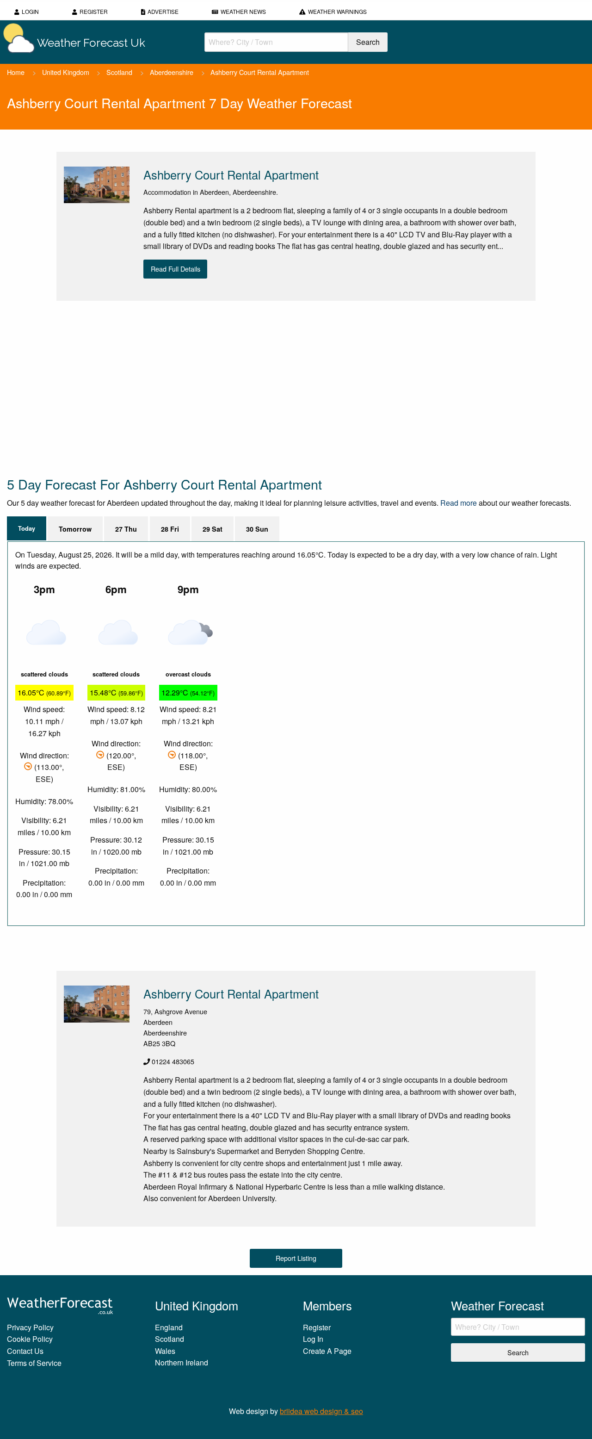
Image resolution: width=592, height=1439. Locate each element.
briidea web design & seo (321, 1411)
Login (30, 11)
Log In (313, 1339)
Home (16, 72)
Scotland (119, 72)
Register (94, 11)
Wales (165, 1351)
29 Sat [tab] (212, 528)
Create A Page (327, 1351)
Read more (458, 502)
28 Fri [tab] (170, 528)
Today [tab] (26, 528)
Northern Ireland (181, 1362)
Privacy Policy (30, 1327)
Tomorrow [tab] (75, 528)
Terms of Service (34, 1363)
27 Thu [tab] (126, 528)
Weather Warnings (337, 11)
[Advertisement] (284, 388)
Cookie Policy (30, 1339)
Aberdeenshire (171, 72)
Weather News (243, 11)
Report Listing (296, 1258)
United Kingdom (65, 72)
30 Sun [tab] (257, 528)
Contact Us (25, 1351)
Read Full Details (175, 268)
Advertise (163, 11)
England (169, 1327)
